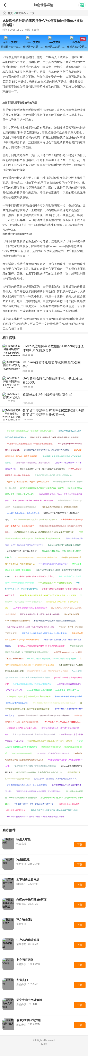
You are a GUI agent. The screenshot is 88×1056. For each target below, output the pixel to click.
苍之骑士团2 (24, 919)
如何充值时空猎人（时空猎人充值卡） (22, 551)
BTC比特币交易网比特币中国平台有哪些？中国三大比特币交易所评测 (35, 817)
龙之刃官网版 (25, 959)
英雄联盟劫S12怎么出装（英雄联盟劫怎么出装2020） (56, 779)
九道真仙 (22, 980)
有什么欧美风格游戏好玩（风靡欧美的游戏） (60, 507)
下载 (79, 844)
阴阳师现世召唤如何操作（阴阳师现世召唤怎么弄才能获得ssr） (44, 715)
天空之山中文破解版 (29, 1000)
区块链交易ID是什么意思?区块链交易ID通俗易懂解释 (29, 697)
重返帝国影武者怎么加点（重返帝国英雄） (33, 463)
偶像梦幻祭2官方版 (28, 1020)
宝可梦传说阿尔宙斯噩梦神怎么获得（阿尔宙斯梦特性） (39, 791)
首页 (10, 13)
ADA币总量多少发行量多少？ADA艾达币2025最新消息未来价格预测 (48, 595)
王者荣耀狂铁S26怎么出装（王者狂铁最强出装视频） (55, 621)
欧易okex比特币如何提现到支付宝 (47, 394)
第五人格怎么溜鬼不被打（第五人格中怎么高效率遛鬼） (45, 633)
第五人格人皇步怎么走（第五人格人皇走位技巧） (40, 614)
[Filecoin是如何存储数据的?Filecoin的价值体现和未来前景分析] (11, 350)
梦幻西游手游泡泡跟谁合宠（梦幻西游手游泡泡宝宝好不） (31, 431)
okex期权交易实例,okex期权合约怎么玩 (23, 513)
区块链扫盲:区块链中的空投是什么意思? (64, 545)
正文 (31, 13)
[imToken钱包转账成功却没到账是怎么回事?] (11, 366)
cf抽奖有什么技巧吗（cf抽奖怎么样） (22, 728)
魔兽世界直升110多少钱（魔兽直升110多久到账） (33, 501)
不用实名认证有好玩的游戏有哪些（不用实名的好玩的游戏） (41, 646)
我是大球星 (23, 839)
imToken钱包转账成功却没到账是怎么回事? (52, 364)
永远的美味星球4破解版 (31, 899)
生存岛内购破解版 (27, 939)
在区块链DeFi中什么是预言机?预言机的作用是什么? (35, 520)
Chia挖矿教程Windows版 (21, 753)
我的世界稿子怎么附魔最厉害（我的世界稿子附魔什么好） (55, 810)
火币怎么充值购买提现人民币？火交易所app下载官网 (42, 488)
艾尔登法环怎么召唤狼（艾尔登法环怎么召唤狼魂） (36, 766)
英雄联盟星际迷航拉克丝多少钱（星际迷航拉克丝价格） (47, 450)
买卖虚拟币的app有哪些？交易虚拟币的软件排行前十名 (39, 772)
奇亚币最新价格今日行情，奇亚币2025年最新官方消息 (42, 469)
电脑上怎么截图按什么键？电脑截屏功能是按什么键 (34, 734)
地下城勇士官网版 (27, 879)
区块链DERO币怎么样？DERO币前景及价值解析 (47, 671)
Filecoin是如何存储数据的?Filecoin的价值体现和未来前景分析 (53, 348)
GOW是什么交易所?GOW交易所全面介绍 (55, 583)
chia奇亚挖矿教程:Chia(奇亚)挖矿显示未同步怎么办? (54, 703)
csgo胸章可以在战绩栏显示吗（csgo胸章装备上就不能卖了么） (53, 690)
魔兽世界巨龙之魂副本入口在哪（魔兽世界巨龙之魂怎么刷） (55, 437)
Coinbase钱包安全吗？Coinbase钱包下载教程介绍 (36, 557)
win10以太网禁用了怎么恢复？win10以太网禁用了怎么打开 (51, 659)
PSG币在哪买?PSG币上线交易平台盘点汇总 (62, 722)
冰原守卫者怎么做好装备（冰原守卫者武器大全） (33, 684)
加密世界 (21, 13)
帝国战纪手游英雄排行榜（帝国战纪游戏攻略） (54, 475)
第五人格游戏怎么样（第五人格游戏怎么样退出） (35, 576)
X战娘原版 (23, 859)
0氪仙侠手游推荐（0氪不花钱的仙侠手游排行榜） (35, 804)
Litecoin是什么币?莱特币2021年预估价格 (52, 753)
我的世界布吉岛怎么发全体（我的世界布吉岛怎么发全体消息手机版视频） (45, 532)
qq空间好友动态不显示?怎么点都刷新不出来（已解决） (50, 741)
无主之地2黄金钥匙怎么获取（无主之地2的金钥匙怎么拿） (31, 627)
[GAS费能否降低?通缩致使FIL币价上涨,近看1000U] (11, 382)
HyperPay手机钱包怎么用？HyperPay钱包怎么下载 (28, 482)
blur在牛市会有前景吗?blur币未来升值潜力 (30, 608)
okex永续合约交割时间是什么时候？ (53, 564)
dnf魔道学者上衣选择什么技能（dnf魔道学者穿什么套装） (30, 444)
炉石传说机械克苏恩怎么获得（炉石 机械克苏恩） (27, 785)
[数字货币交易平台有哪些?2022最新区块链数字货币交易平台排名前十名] (11, 414)
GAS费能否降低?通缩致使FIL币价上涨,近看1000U (53, 380)
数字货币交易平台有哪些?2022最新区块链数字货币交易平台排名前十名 (53, 412)
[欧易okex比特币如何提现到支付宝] (11, 398)
